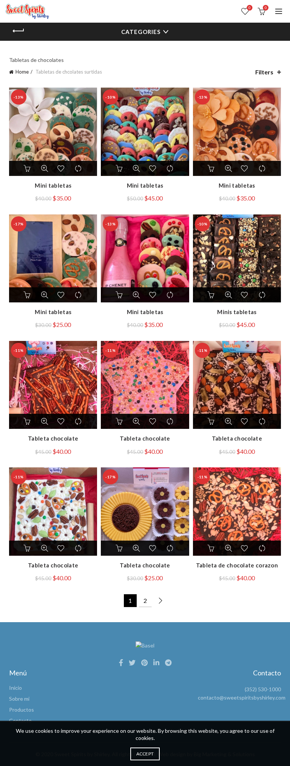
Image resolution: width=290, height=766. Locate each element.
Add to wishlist (61, 168)
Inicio (15, 687)
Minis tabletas (236, 311)
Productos (21, 709)
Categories (140, 31)
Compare (78, 168)
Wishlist (249, 8)
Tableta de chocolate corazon (237, 565)
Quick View (44, 168)
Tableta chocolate (53, 438)
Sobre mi (19, 698)
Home (22, 72)
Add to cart (27, 168)
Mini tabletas (53, 185)
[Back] (18, 31)
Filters (264, 72)
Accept (145, 754)
